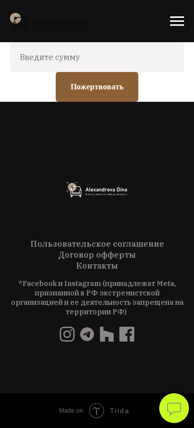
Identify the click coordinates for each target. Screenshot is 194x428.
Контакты (97, 266)
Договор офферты (97, 255)
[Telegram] (87, 339)
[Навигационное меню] (177, 21)
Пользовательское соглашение (97, 244)
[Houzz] (106, 339)
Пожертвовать (97, 86)
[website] (67, 339)
